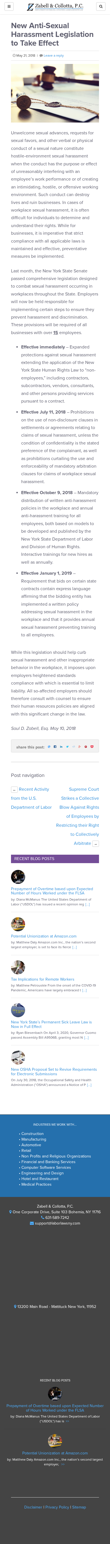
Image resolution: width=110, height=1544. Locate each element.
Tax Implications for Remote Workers (42, 979)
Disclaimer (33, 1507)
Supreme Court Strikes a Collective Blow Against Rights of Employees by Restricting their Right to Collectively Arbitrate (77, 816)
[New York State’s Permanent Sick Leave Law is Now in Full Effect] (55, 1010)
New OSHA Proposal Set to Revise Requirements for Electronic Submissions (54, 1071)
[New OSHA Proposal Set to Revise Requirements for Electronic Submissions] (55, 1057)
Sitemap (79, 1507)
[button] (100, 6)
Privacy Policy (57, 1507)
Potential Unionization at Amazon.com (43, 936)
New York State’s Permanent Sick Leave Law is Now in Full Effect (51, 1024)
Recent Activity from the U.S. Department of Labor (31, 798)
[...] (87, 904)
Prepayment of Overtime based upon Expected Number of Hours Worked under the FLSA (52, 891)
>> (67, 1421)
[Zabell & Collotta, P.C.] (55, 7)
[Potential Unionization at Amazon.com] (55, 924)
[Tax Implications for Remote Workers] (55, 967)
